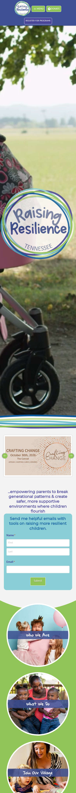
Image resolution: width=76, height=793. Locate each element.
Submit (38, 580)
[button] (38, 9)
